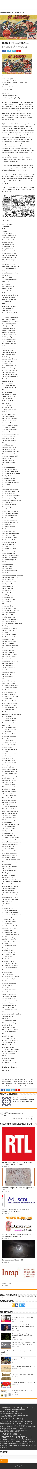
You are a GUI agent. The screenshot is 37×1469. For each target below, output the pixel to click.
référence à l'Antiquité (8, 1440)
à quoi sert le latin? (6, 1445)
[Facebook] (16, 1305)
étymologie (5, 1447)
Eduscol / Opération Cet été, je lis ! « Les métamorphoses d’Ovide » (15, 1210)
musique (28, 1426)
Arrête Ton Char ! (8, 46)
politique (15, 1428)
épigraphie (22, 1445)
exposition (26, 1415)
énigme (16, 1445)
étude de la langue (31, 1445)
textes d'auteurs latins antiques (9, 1443)
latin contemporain (5, 1423)
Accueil (4, 12)
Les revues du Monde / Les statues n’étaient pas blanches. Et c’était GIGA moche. (22, 1317)
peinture (9, 1428)
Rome (19, 1434)
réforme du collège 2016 (16, 1437)
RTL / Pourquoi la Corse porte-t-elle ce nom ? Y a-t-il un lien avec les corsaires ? (18, 1163)
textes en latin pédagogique (26, 1443)
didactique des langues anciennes (15, 1410)
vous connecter (29, 1296)
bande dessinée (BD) (30, 1408)
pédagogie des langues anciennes (9, 1431)
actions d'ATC (6, 1408)
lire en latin (19, 1426)
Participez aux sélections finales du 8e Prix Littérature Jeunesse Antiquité (16, 1235)
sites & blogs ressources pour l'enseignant (15, 1441)
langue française (27, 1421)
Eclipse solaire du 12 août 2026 (12, 1260)
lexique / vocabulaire (6, 1426)
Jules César (18, 1421)
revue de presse (8, 1433)
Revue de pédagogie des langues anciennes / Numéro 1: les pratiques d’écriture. (22, 1335)
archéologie (18, 1407)
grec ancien (10, 1416)
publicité (24, 1430)
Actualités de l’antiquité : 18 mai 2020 (22, 1374)
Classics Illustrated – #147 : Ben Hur (23, 1118)
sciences (19, 1439)
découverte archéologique (9, 1411)
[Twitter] (20, 1305)
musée (34, 1426)
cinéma (2, 1410)
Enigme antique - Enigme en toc (11, 1413)
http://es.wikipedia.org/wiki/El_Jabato (12, 98)
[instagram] (23, 1305)
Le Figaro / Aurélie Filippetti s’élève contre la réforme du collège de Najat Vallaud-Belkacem (23, 1326)
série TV (33, 1441)
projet (29, 1428)
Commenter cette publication (11, 47)
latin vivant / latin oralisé (22, 1423)
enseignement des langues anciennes (11, 1415)
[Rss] (13, 1305)
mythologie (3, 1428)
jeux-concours (7, 1421)
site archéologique (27, 1439)
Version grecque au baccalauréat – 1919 (23, 1366)
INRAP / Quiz (6, 1283)
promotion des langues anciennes (10, 1430)
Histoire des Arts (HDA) (11, 1418)
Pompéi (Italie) (23, 1428)
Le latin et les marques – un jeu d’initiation (23, 1382)
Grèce (16, 1416)
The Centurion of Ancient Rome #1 (13, 1114)
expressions (3, 1416)
